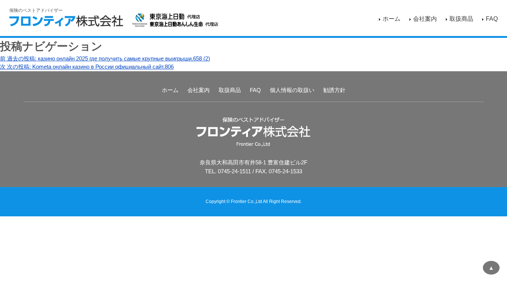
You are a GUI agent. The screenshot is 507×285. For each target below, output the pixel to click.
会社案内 (425, 19)
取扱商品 (461, 19)
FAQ (492, 19)
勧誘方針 (334, 90)
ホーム (391, 19)
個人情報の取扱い (292, 90)
